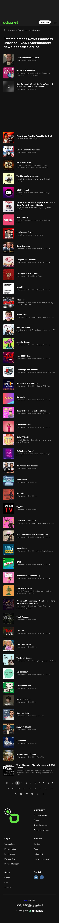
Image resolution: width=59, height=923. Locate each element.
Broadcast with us (41, 830)
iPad (6, 883)
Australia (31, 900)
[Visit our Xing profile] (42, 877)
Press (36, 820)
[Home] (4, 30)
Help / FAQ (38, 854)
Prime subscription (42, 859)
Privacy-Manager (11, 864)
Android (7, 888)
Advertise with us (41, 825)
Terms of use (9, 844)
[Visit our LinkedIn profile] (36, 877)
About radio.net (40, 815)
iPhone (7, 878)
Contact (37, 844)
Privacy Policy (10, 849)
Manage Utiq (9, 859)
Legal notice (9, 854)
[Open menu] (55, 22)
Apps (36, 849)
